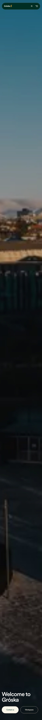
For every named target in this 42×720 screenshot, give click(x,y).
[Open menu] (36, 6)
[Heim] (8, 6)
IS (31, 6)
